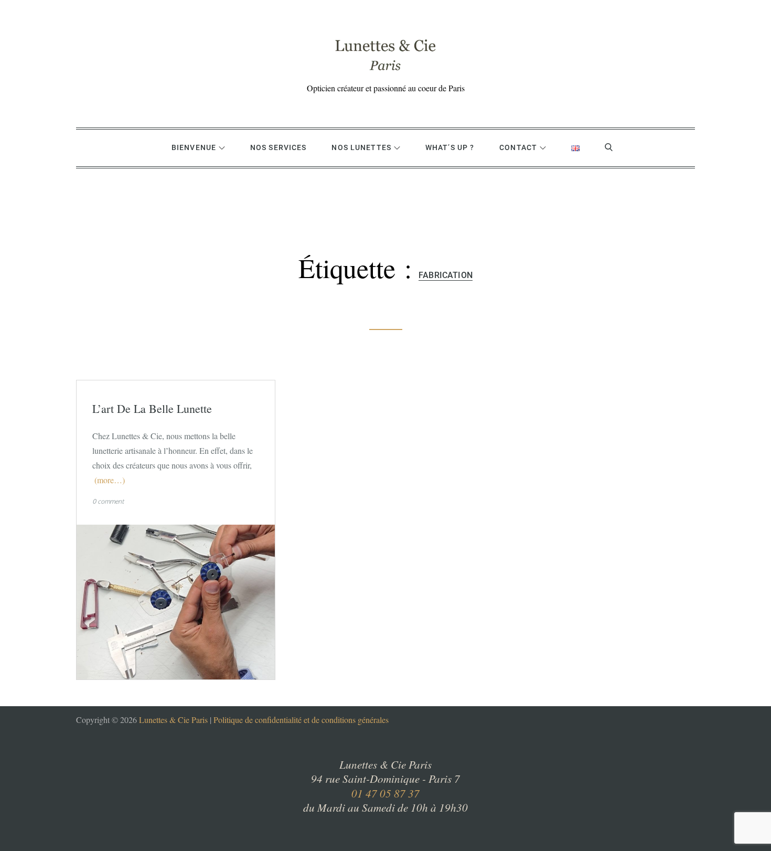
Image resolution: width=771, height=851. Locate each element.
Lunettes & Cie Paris (173, 719)
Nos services (278, 147)
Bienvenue (194, 147)
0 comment (108, 501)
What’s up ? (449, 147)
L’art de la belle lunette (152, 408)
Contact (518, 147)
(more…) (109, 479)
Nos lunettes (361, 147)
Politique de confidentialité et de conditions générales (301, 719)
